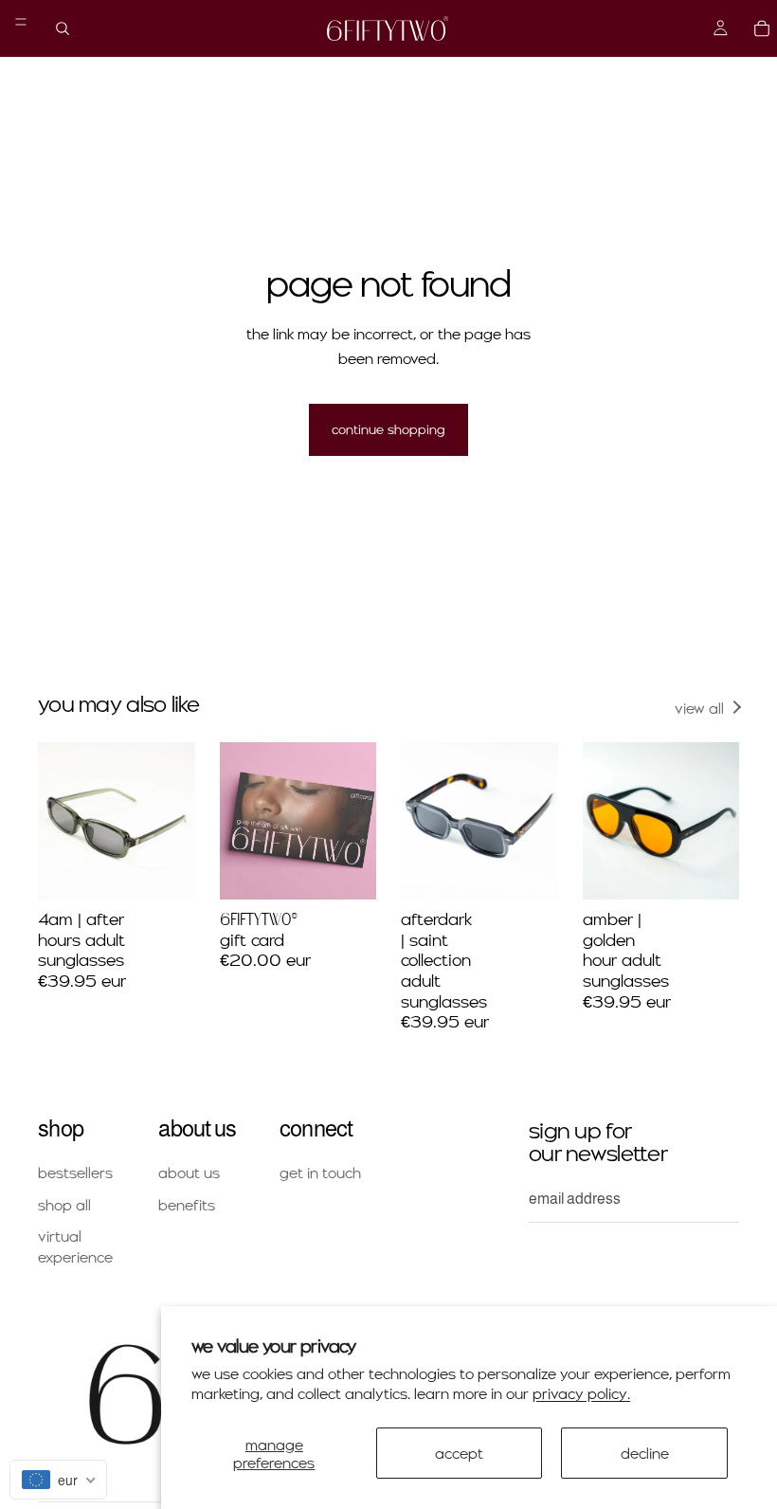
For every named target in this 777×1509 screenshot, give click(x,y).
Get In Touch (320, 1173)
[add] (166, 870)
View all (699, 708)
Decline (645, 1453)
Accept (459, 1453)
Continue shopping (388, 429)
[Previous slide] (59, 821)
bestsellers (75, 1173)
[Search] (62, 28)
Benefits (186, 1204)
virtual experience (75, 1246)
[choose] (347, 870)
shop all (64, 1204)
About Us (189, 1173)
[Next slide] (174, 821)
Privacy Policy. (581, 1393)
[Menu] (21, 22)
